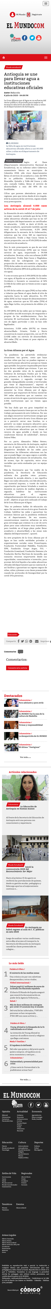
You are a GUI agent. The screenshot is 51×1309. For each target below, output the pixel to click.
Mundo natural (7, 1183)
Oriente (23, 1183)
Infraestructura (22, 1119)
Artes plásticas (23, 1148)
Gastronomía (6, 1177)
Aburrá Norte (25, 1177)
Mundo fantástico (24, 1150)
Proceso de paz (22, 1123)
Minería (4, 1208)
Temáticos (5, 1210)
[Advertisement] (25, 604)
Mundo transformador (9, 1185)
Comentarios (10, 651)
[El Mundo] (25, 25)
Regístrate (37, 14)
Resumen (20, 1131)
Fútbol (36, 1148)
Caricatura (5, 1119)
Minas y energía (37, 1117)
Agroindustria (36, 1115)
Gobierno (20, 1115)
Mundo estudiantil (8, 1148)
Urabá (19, 1127)
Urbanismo (21, 1129)
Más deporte (38, 1150)
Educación (12, 634)
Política (19, 1125)
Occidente (24, 1181)
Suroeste (24, 1185)
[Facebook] (18, 641)
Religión (21, 1152)
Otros (4, 1252)
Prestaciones (6, 1248)
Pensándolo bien (7, 1121)
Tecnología (5, 1150)
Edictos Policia (6, 1241)
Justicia (19, 1121)
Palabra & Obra (23, 1158)
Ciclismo (37, 1146)
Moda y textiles (37, 1119)
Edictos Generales (8, 1239)
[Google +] (31, 641)
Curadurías (6, 1246)
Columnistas (6, 1117)
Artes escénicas (23, 1146)
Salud (4, 1181)
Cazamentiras (6, 1187)
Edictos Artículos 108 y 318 (10, 1244)
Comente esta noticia (17, 668)
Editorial (5, 1115)
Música (20, 1156)
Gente (4, 1179)
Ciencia (4, 1146)
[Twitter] (22, 641)
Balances (5, 1250)
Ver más (25, 757)
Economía (20, 1117)
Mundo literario (23, 1154)
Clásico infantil (21, 1208)
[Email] (37, 641)
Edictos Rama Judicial (9, 1243)
